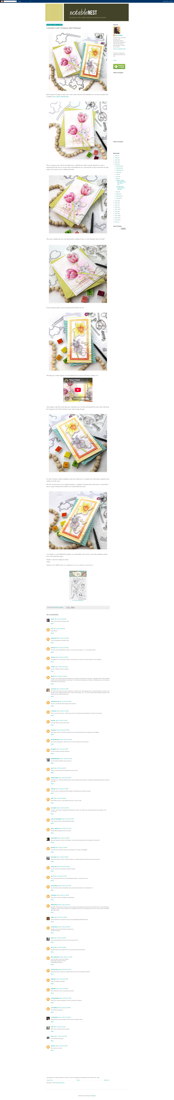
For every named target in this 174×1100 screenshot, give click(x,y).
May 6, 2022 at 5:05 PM (62, 988)
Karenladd (53, 857)
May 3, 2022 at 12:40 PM (61, 676)
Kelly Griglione (119, 35)
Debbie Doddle (54, 777)
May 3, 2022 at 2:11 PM (61, 720)
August (118, 172)
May (117, 178)
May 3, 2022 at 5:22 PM (62, 749)
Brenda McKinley (55, 739)
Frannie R (53, 647)
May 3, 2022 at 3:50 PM (66, 739)
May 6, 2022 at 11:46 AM (65, 969)
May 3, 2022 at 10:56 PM (65, 777)
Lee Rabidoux (54, 1007)
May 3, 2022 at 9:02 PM (66, 758)
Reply (52, 623)
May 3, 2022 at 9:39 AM (63, 638)
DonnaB (53, 847)
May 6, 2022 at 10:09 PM (64, 1007)
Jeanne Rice (54, 866)
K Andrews (53, 711)
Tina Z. (52, 1036)
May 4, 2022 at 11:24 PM (64, 866)
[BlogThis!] (69, 607)
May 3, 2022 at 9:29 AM (59, 628)
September (119, 170)
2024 (116, 160)
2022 (116, 164)
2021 (116, 201)
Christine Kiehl (54, 969)
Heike (52, 798)
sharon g (53, 657)
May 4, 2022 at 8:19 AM (63, 808)
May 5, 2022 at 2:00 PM (64, 927)
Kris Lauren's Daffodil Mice (61, 96)
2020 (116, 203)
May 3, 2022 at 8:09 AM (60, 619)
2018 (116, 207)
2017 (116, 209)
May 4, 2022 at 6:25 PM (62, 857)
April (52, 1026)
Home (78, 1080)
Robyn (52, 917)
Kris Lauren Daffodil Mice (77, 600)
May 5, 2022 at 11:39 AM (61, 917)
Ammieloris (54, 895)
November (119, 168)
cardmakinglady (55, 998)
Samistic (53, 720)
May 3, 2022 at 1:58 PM (63, 711)
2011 (116, 222)
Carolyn (53, 666)
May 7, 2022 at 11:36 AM (64, 1017)
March (118, 194)
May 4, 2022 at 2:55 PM (61, 847)
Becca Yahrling (55, 828)
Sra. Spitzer (54, 808)
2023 (116, 162)
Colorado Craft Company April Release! (120, 188)
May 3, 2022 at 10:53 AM (62, 647)
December (119, 166)
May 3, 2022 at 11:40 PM (62, 788)
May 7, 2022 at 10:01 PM (61, 1036)
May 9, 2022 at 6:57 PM (61, 1046)
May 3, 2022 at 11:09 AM (61, 666)
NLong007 (53, 749)
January (118, 198)
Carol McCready (55, 701)
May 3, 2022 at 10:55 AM (62, 657)
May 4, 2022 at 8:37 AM (68, 819)
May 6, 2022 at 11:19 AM (66, 957)
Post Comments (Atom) (58, 1082)
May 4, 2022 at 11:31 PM (60, 876)
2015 (116, 213)
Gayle (52, 938)
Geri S (52, 876)
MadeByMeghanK (55, 758)
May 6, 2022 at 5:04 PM (62, 979)
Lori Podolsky (54, 1017)
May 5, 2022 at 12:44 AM (65, 885)
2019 (116, 205)
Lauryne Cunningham (56, 819)
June (117, 176)
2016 (116, 211)
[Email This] (67, 607)
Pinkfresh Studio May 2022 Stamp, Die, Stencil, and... (121, 182)
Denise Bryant (54, 885)
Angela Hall (54, 638)
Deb (52, 628)
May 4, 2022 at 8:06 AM (60, 798)
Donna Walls (54, 838)
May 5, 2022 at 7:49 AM (63, 895)
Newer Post (50, 1080)
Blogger (94, 1095)
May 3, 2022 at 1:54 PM (65, 701)
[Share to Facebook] (72, 607)
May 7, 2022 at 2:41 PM (59, 1026)
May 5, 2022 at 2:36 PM (60, 938)
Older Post (106, 1080)
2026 (116, 155)
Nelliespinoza (54, 904)
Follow (115, 60)
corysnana (53, 689)
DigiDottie (53, 979)
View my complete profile (119, 49)
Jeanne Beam (54, 927)
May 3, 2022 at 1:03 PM (62, 689)
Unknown (53, 788)
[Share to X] (70, 607)
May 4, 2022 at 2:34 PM (63, 838)
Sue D (52, 768)
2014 (116, 215)
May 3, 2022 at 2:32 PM (63, 730)
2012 (116, 220)
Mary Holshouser (55, 957)
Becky (52, 619)
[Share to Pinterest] (74, 607)
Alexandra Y (54, 730)
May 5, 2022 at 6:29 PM (60, 947)
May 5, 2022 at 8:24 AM (64, 904)
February (118, 196)
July (117, 174)
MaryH (52, 676)
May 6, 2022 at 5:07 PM (65, 998)
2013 (116, 217)
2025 (116, 157)
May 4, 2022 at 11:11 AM (65, 828)
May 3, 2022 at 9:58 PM (60, 768)
